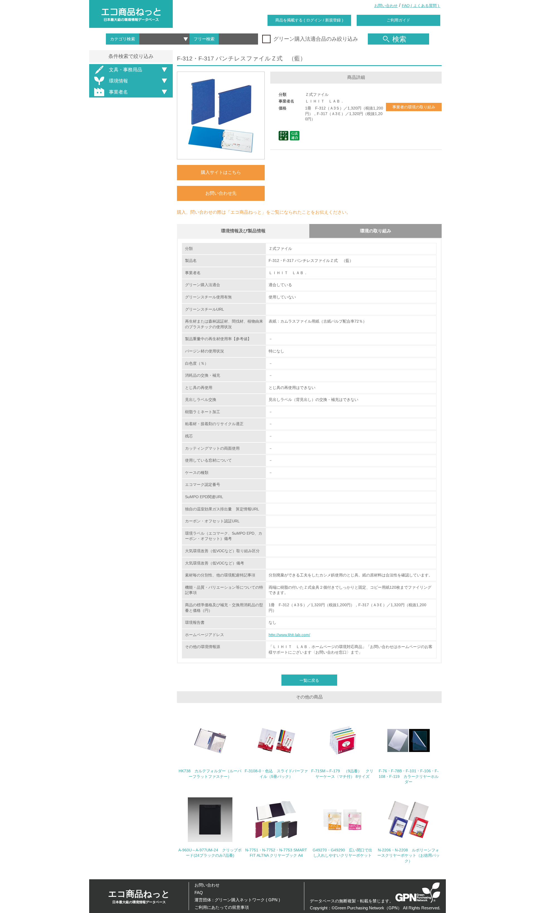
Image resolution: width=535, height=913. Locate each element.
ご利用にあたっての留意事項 (221, 907)
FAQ (198, 892)
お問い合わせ (386, 5)
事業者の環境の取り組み (413, 107)
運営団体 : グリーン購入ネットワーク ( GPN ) (237, 899)
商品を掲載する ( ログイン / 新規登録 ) (309, 20)
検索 (399, 39)
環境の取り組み (375, 230)
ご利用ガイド (398, 20)
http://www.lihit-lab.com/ (289, 634)
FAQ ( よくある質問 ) (421, 5)
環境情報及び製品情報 (243, 230)
